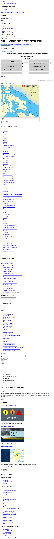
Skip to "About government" (9, 3)
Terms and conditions (8, 533)
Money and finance (7, 517)
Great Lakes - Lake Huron (9, 277)
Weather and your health (9, 350)
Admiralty (5, 131)
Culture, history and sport (9, 511)
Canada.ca (5, 26)
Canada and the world (8, 516)
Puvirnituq (5, 216)
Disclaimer (27, 58)
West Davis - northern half (9, 251)
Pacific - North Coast (8, 286)
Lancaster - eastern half (8, 180)
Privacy (5, 535)
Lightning (5, 329)
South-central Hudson (8, 236)
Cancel (5, 358)
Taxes (4, 507)
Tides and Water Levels (6, 123)
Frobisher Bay (6, 169)
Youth (4, 523)
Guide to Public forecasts (9, 343)
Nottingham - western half (9, 207)
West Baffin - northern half (9, 242)
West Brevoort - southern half (10, 247)
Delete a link (7, 374)
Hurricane (5, 331)
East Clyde (5, 160)
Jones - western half (8, 177)
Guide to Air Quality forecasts (10, 346)
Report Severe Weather (8, 314)
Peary (4, 209)
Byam (4, 140)
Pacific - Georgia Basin (8, 285)
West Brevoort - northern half (9, 245)
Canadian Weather (7, 316)
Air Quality (5, 322)
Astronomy (5, 337)
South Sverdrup (6, 234)
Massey (5, 188)
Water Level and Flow (8, 338)
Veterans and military (8, 522)
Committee (5, 151)
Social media (6, 529)
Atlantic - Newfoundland (8, 273)
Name (2, 356)
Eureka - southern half (8, 167)
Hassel (4, 171)
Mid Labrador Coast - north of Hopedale (12, 196)
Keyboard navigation (9, 380)
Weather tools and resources (10, 481)
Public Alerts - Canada (8, 328)
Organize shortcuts (12, 298)
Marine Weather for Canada (7, 263)
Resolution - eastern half (9, 225)
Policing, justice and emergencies (11, 513)
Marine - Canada (7, 320)
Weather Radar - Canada (9, 317)
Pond (4, 212)
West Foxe (5, 254)
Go (20, 38)
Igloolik (5, 173)
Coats (4, 149)
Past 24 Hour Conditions (16, 44)
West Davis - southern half (9, 253)
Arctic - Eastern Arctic (8, 33)
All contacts (6, 489)
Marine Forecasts (7, 31)
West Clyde (6, 249)
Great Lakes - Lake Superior (9, 278)
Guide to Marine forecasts (9, 344)
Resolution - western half (9, 227)
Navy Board (6, 198)
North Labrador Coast (8, 201)
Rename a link (8, 378)
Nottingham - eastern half (9, 205)
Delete (2, 362)
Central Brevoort (7, 144)
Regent (5, 223)
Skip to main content (8, 2)
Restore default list (9, 383)
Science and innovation (8, 519)
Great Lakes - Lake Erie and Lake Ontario (12, 275)
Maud (4, 189)
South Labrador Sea (8, 232)
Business (5, 502)
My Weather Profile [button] (5, 37)
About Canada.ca (7, 532)
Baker (4, 134)
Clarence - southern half (8, 147)
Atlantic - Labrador (7, 269)
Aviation (5, 341)
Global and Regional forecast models (11, 335)
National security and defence (10, 510)
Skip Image (3, 76)
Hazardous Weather (8, 334)
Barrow (5, 136)
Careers (5, 483)
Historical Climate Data (8, 340)
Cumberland (6, 153)
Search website (4, 18)
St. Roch (5, 238)
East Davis (5, 162)
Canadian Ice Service (8, 323)
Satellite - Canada (7, 319)
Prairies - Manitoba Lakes (9, 290)
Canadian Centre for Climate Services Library (13, 347)
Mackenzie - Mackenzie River (10, 283)
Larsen (4, 184)
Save (2, 358)
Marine (4, 30)
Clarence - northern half (8, 145)
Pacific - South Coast (8, 288)
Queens (5, 218)
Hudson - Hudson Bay (8, 281)
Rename (2, 360)
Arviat (4, 133)
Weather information (8, 28)
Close (2, 399)
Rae (4, 220)
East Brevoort (6, 158)
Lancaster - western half (8, 182)
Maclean (5, 186)
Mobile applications (7, 530)
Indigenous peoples (7, 520)
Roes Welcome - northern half (10, 229)
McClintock (5, 191)
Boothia (5, 138)
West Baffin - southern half (9, 243)
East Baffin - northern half (9, 155)
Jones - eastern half (7, 175)
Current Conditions (5, 44)
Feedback (7, 466)
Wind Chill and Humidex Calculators (11, 349)
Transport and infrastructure (9, 514)
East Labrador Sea (7, 166)
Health (4, 505)
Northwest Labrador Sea (9, 199)
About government (7, 492)
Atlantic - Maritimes (7, 271)
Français (5, 9)
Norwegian (5, 203)
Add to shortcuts (4, 298)
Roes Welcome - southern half (10, 231)
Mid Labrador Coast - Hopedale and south (13, 194)
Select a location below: (6, 79)
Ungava (5, 240)
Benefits (5, 504)
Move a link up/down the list (11, 376)
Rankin (5, 221)
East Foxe (5, 164)
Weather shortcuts (14, 37)
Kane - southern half (8, 178)
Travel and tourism (7, 501)
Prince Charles (6, 214)
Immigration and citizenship (9, 499)
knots (12, 61)
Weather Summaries (8, 332)
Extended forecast (7, 326)
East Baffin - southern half (9, 156)
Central (5, 142)
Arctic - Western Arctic (8, 267)
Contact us (5, 480)
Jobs (4, 498)
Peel (4, 210)
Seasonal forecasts (7, 325)
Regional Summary (27, 44)
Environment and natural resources (11, 508)
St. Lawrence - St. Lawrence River (11, 292)
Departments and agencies (9, 490)
